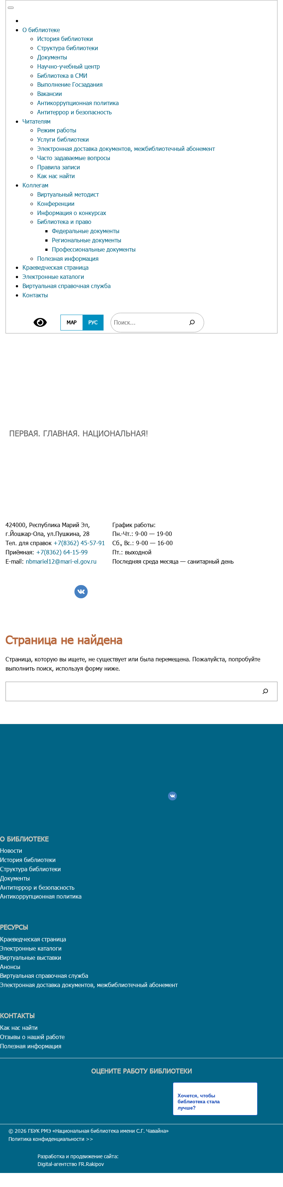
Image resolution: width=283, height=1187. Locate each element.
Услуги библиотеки (63, 139)
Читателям (36, 121)
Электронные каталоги (53, 276)
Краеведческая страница (55, 267)
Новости (11, 850)
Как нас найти (56, 176)
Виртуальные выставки (30, 957)
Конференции (55, 203)
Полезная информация (67, 258)
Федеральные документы (85, 231)
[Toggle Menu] (11, 8)
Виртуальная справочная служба (66, 286)
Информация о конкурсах (71, 213)
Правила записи (58, 167)
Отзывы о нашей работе (32, 1037)
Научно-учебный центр (68, 66)
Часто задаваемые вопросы (73, 158)
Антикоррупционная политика (78, 103)
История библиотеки (65, 38)
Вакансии (49, 93)
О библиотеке (41, 30)
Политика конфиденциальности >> (50, 1138)
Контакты (35, 295)
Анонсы (10, 966)
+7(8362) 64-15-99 (62, 552)
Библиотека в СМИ (62, 75)
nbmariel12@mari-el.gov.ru (61, 561)
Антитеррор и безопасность (74, 112)
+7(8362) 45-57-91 (79, 543)
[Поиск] (192, 323)
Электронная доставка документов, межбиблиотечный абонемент (126, 148)
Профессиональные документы (94, 249)
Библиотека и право (64, 221)
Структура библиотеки (67, 48)
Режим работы (56, 130)
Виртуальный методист (68, 194)
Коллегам (35, 185)
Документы (52, 57)
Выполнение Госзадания (69, 84)
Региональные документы (86, 240)
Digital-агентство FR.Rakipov (71, 1163)
